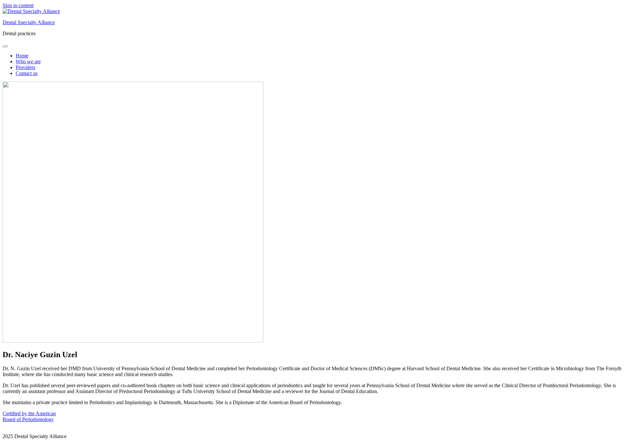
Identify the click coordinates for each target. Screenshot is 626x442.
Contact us (26, 73)
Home (22, 55)
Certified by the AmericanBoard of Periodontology (29, 416)
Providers (25, 67)
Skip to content (18, 5)
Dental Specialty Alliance (29, 22)
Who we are (28, 61)
